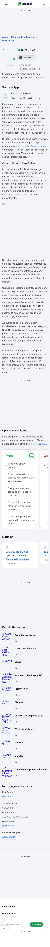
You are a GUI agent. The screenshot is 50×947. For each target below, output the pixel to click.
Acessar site (8, 836)
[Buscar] (44, 4)
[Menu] (6, 4)
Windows (7, 796)
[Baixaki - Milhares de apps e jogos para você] (25, 4)
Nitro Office (8, 825)
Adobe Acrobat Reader (35, 146)
